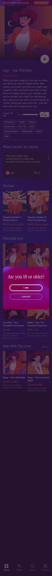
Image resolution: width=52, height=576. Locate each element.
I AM (26, 288)
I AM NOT (26, 297)
